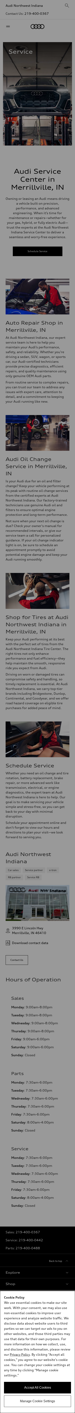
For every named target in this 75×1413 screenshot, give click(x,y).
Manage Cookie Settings (37, 1401)
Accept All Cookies (37, 1387)
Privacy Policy (20, 1355)
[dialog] (37, 1352)
